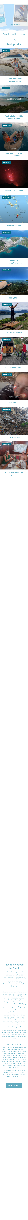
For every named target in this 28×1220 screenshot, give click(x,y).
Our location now (14, 34)
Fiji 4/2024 (14, 298)
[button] (3, 2)
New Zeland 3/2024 (14, 333)
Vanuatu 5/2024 (14, 226)
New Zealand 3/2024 (14, 368)
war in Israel (14, 403)
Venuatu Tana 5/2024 (14, 191)
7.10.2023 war (14, 437)
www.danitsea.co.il (14, 24)
